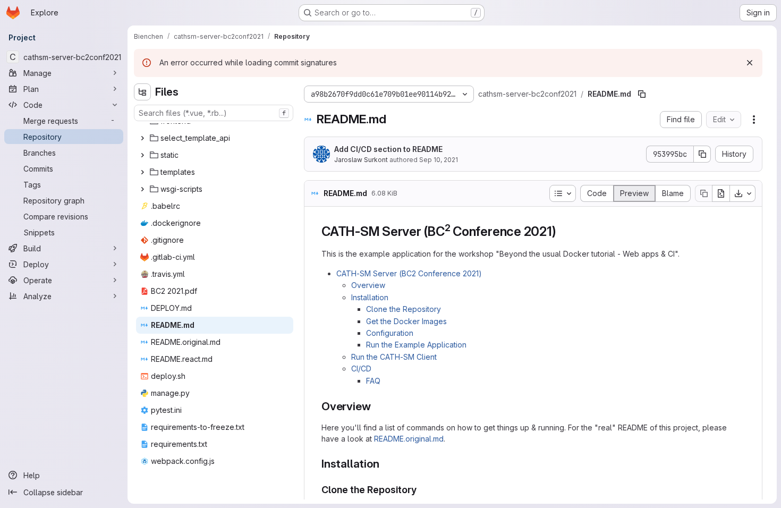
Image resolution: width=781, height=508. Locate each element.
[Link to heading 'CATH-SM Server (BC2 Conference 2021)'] (563, 231)
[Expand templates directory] (142, 172)
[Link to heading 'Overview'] (376, 406)
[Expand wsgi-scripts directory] (142, 189)
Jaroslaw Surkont (361, 160)
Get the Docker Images (406, 321)
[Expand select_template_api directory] (142, 138)
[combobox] (213, 113)
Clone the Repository (403, 309)
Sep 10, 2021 (438, 160)
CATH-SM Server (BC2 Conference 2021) (409, 273)
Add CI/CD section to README (388, 149)
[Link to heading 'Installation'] (385, 463)
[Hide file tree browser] (142, 91)
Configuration (389, 332)
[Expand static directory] (142, 155)
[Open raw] (720, 193)
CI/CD (361, 368)
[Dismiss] (749, 62)
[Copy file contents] (703, 193)
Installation (369, 297)
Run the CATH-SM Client (394, 356)
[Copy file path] (641, 94)
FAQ (373, 380)
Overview (368, 285)
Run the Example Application (416, 344)
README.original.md (409, 438)
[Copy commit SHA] (702, 154)
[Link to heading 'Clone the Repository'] (422, 489)
